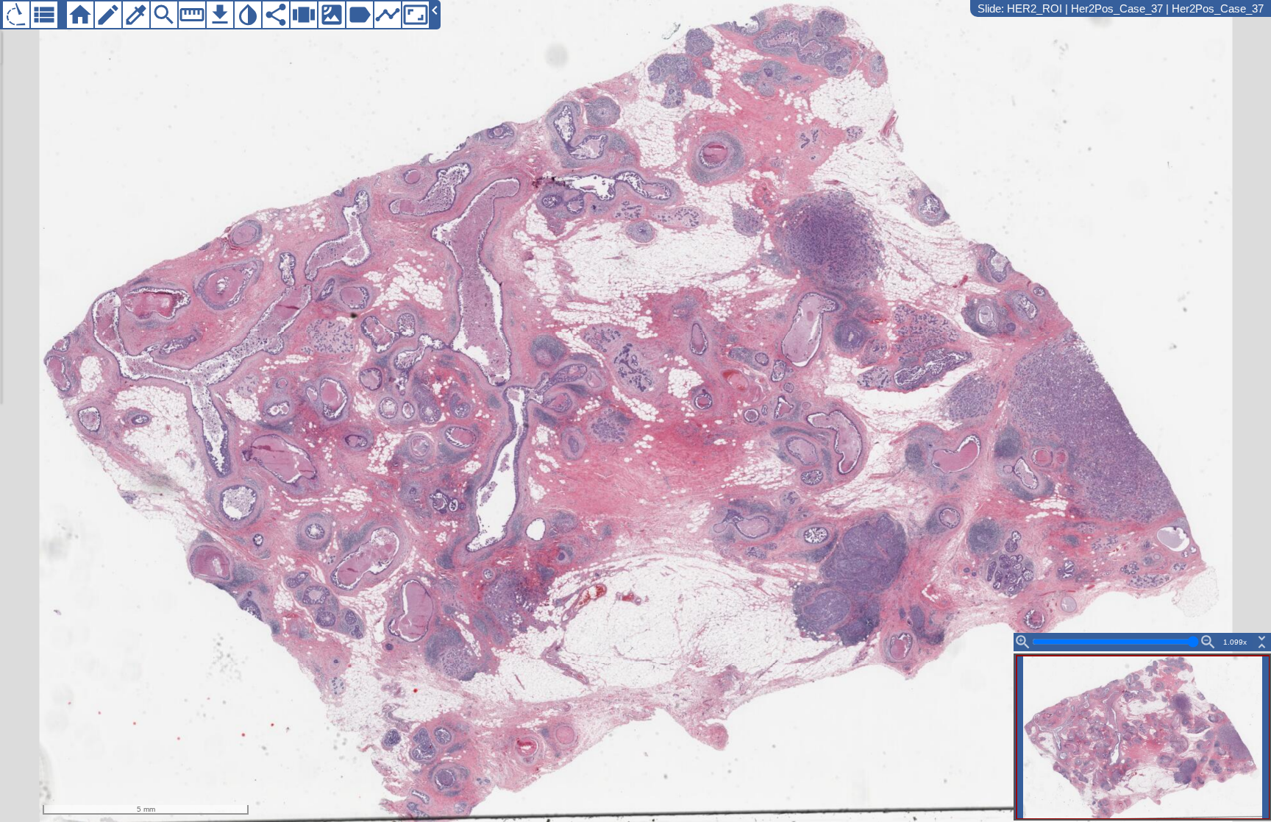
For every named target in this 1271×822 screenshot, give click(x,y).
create (108, 14)
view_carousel (304, 14)
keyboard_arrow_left (435, 10)
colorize (136, 14)
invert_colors (248, 14)
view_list (44, 14)
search (164, 14)
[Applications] (16, 14)
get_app (220, 14)
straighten (192, 14)
